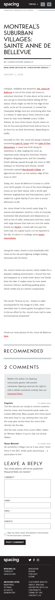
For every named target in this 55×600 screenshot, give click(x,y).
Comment (9, 477)
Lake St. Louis (22, 143)
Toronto (8, 571)
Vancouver (10, 574)
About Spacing (36, 584)
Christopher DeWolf (20, 62)
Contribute (35, 590)
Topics (32, 4)
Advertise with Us (38, 587)
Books (32, 571)
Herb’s (18, 227)
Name (7, 500)
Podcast (33, 574)
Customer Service (38, 582)
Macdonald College (31, 169)
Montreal (9, 584)
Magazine (34, 568)
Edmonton (9, 592)
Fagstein (8, 403)
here (6, 336)
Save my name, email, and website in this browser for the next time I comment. (27, 534)
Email (7, 511)
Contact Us (35, 595)
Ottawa (8, 587)
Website (8, 521)
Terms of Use (35, 592)
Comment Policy (15, 393)
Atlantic (8, 590)
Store (32, 576)
